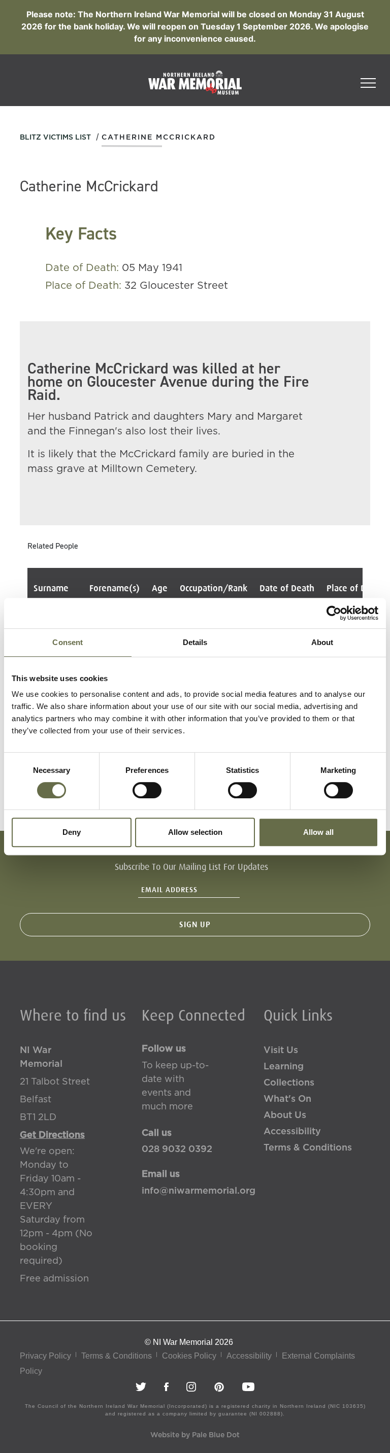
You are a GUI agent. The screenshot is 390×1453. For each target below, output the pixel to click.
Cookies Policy (189, 1355)
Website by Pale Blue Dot (195, 1435)
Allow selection (195, 832)
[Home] (195, 88)
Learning (284, 1066)
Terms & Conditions (308, 1148)
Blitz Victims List (55, 137)
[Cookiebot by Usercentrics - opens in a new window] (333, 613)
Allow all (318, 832)
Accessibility (292, 1131)
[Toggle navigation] (368, 80)
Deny (71, 832)
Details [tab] (195, 642)
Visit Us (281, 1050)
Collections (289, 1083)
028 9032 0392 (177, 1149)
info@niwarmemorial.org (195, 1191)
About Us (285, 1115)
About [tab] (322, 642)
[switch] (147, 790)
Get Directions (52, 1135)
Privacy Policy (45, 1355)
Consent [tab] (67, 642)
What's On (287, 1099)
